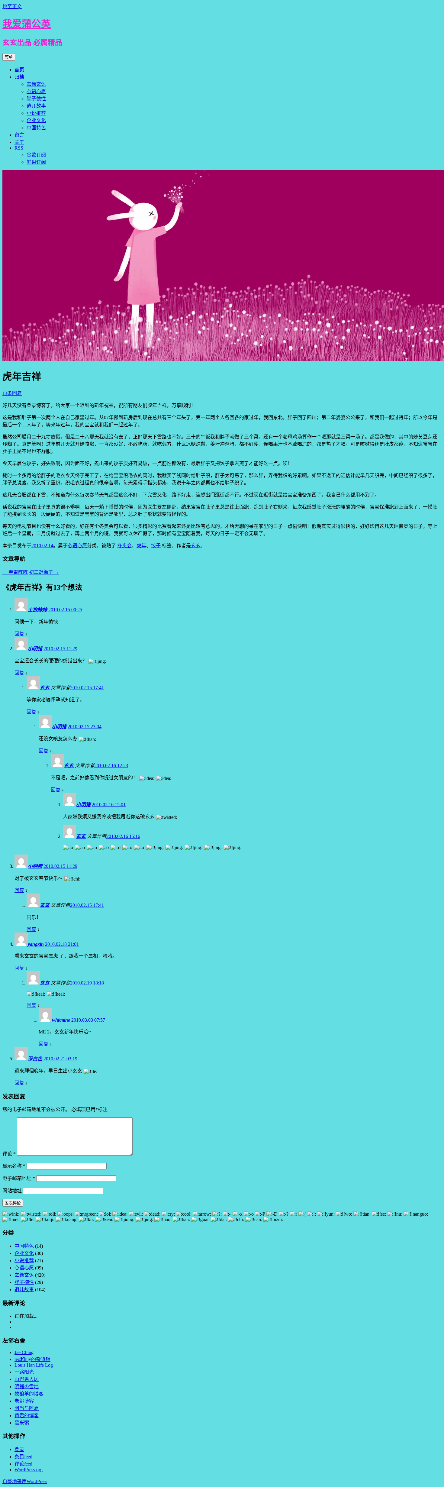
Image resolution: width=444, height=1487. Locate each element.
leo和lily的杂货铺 (32, 1359)
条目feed (23, 1456)
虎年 (141, 545)
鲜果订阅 (36, 162)
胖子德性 (36, 98)
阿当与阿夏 (26, 1408)
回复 (19, 633)
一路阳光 (24, 1372)
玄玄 (196, 545)
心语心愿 (36, 91)
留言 (19, 134)
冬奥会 (124, 545)
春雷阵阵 (15, 572)
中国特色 (36, 127)
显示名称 (13, 1166)
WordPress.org (28, 1469)
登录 (19, 1449)
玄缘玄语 (36, 84)
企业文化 (36, 120)
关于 (19, 142)
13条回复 (12, 393)
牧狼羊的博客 (28, 1393)
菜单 (9, 57)
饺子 (156, 545)
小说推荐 (36, 113)
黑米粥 (21, 1422)
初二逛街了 (44, 572)
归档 (19, 76)
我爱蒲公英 (26, 23)
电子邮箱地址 (18, 1178)
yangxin (36, 944)
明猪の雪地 (26, 1386)
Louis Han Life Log (33, 1365)
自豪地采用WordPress (24, 1481)
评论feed (23, 1463)
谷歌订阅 (36, 154)
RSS (18, 147)
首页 (19, 69)
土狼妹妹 (37, 609)
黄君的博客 (26, 1415)
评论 (9, 1153)
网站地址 (12, 1190)
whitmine (61, 1020)
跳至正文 (12, 6)
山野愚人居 (26, 1379)
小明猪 (35, 648)
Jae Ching (24, 1352)
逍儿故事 (36, 105)
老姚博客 (24, 1401)
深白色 (35, 1058)
